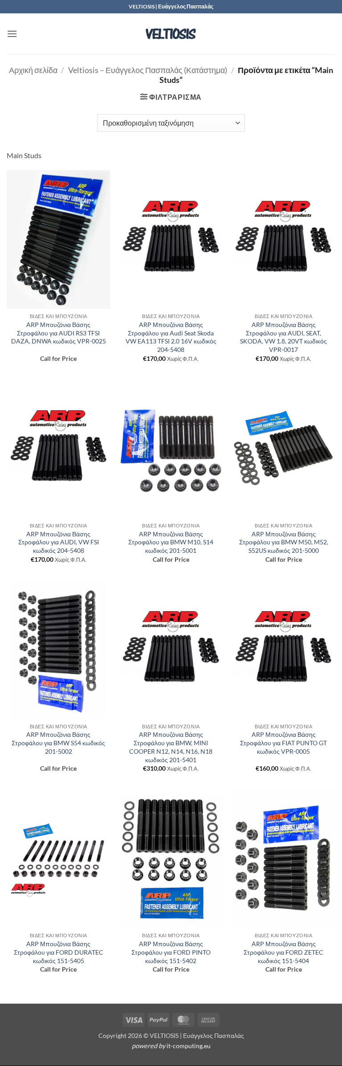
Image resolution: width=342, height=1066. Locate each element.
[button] (12, 34)
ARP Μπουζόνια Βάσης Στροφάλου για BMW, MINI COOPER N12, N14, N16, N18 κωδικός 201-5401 (170, 747)
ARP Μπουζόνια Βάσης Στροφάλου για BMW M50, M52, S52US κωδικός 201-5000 (283, 542)
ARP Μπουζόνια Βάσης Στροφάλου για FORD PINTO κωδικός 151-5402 (171, 952)
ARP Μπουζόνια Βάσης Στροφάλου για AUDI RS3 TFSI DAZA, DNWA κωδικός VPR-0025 (58, 333)
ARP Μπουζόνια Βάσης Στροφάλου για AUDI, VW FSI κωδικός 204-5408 (58, 542)
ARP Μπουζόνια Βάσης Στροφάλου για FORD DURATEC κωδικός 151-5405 (58, 952)
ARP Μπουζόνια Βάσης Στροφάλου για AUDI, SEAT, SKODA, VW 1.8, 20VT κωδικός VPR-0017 (283, 337)
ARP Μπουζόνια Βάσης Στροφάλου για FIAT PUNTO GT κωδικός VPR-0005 (283, 743)
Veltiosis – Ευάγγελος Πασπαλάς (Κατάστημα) (147, 70)
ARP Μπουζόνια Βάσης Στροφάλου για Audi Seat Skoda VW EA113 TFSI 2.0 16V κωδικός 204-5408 (171, 337)
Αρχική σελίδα (33, 70)
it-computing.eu (189, 1046)
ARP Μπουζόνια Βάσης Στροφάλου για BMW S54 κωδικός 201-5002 (58, 743)
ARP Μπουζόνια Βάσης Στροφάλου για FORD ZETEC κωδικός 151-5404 (283, 952)
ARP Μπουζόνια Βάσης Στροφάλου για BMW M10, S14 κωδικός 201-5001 (170, 542)
